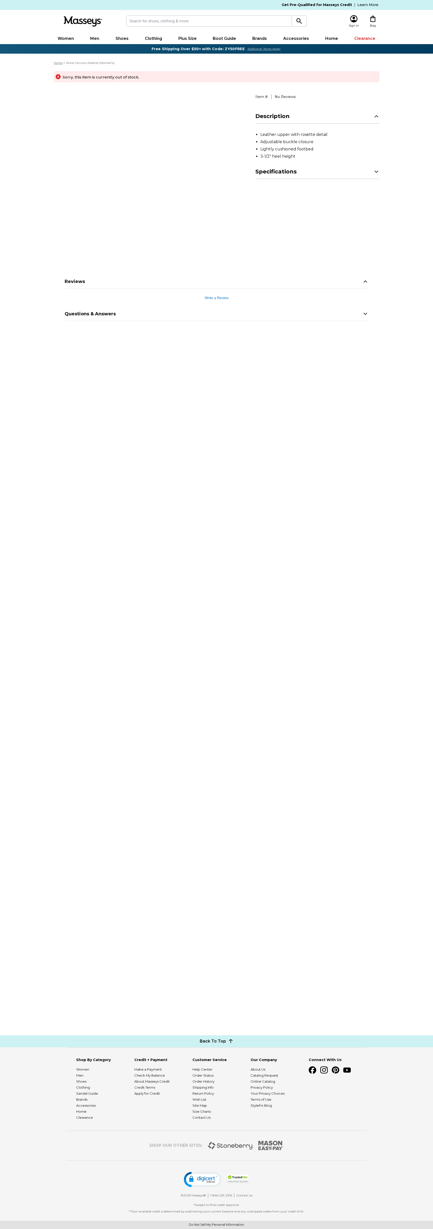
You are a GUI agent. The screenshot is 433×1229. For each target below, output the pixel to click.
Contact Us (201, 1117)
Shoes (122, 38)
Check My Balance (149, 1075)
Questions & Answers (90, 314)
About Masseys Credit (152, 1081)
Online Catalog (263, 1081)
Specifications (276, 171)
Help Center (202, 1069)
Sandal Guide (87, 1093)
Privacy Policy (262, 1087)
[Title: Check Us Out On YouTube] (347, 1070)
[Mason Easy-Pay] (271, 1145)
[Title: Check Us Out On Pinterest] (335, 1070)
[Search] (299, 21)
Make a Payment (148, 1069)
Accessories (296, 38)
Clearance (364, 38)
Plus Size (187, 38)
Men (94, 38)
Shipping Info (203, 1087)
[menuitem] (66, 38)
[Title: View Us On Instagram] (324, 1070)
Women (66, 38)
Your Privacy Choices (268, 1093)
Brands (259, 38)
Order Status (202, 1075)
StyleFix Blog (261, 1105)
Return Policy (203, 1093)
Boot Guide (224, 38)
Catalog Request (264, 1075)
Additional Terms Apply (264, 49)
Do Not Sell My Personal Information (216, 1224)
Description (272, 116)
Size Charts (201, 1111)
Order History (203, 1081)
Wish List (199, 1099)
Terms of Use (261, 1099)
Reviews (75, 281)
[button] (203, 1179)
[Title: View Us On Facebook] (312, 1070)
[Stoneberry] (230, 1145)
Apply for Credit (147, 1093)
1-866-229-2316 (221, 1195)
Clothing (153, 38)
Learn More (367, 5)
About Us (258, 1069)
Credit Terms (144, 1087)
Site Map (199, 1105)
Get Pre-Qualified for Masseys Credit (317, 5)
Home (331, 38)
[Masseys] (83, 21)
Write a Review (217, 298)
